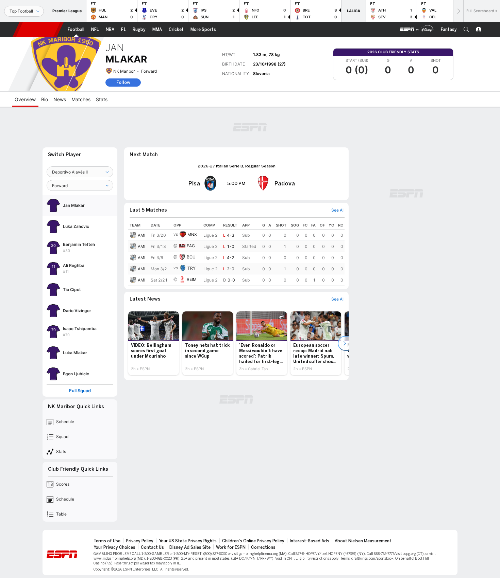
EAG (191, 245)
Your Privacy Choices (114, 547)
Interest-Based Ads (309, 541)
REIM (192, 279)
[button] (466, 29)
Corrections (263, 547)
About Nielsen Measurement (363, 541)
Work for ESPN (231, 547)
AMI (141, 235)
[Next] (458, 11)
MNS (192, 234)
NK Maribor (124, 71)
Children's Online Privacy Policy (253, 541)
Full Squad (80, 390)
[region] (236, 253)
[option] (153, 343)
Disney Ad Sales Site (190, 547)
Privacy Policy (139, 541)
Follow (123, 82)
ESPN (38, 29)
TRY (191, 268)
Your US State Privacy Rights (188, 541)
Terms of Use (107, 541)
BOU (191, 256)
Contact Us (152, 547)
